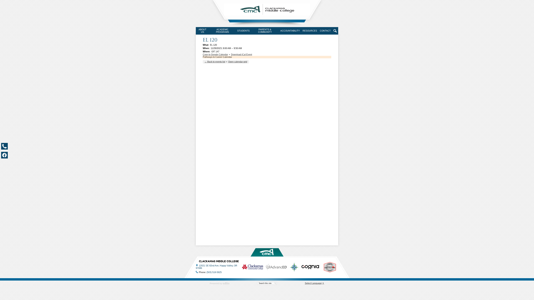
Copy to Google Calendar (215, 54)
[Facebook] (4, 155)
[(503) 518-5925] (4, 146)
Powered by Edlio (219, 283)
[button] (202, 31)
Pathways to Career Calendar (217, 57)
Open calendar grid (237, 62)
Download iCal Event (241, 54)
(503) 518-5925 (214, 272)
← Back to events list (215, 62)
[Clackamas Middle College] (267, 9)
